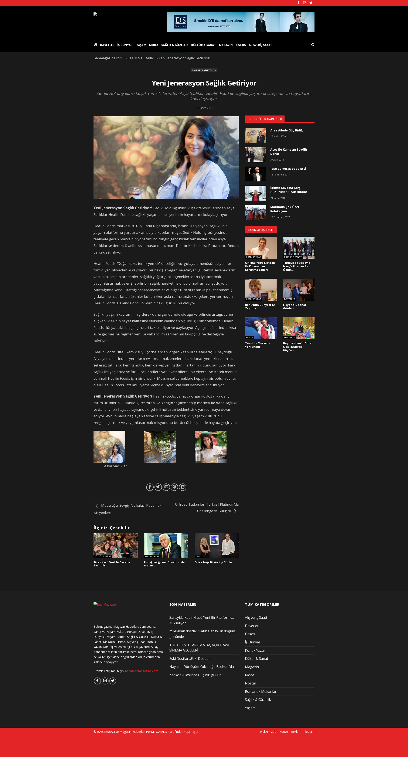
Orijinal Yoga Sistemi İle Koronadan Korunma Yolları (260, 266)
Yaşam (141, 45)
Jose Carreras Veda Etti (288, 169)
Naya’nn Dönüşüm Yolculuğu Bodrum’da (201, 666)
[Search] (312, 45)
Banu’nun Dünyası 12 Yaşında (260, 306)
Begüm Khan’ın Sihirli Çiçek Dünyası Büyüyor (298, 346)
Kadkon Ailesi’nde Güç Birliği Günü (196, 675)
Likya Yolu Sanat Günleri (294, 306)
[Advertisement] (72, 745)
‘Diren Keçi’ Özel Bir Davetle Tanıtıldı (112, 564)
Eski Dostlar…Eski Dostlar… (190, 658)
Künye (283, 732)
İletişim (309, 732)
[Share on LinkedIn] (182, 487)
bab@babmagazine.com (141, 671)
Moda (153, 45)
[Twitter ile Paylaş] (158, 487)
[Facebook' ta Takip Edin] (298, 3)
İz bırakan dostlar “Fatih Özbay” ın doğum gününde (202, 634)
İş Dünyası (125, 45)
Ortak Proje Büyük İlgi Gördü (213, 562)
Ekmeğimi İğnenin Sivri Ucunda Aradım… (164, 564)
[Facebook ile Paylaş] (150, 487)
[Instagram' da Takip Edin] (304, 3)
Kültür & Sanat (203, 45)
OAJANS (161, 732)
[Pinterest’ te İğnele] (174, 487)
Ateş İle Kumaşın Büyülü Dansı (288, 151)
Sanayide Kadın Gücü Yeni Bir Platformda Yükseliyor (201, 620)
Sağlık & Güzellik (174, 45)
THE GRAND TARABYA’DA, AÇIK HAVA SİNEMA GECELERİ (199, 648)
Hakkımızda (268, 732)
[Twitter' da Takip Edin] (310, 3)
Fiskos (241, 45)
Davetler (107, 45)
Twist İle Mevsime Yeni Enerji (257, 344)
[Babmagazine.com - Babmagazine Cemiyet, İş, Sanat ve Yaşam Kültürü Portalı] (127, 21)
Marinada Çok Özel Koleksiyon (284, 209)
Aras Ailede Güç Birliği (286, 130)
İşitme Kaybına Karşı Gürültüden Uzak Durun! (288, 190)
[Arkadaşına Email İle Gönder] (166, 487)
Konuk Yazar (152, 556)
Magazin (226, 45)
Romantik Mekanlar (260, 691)
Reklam (296, 732)
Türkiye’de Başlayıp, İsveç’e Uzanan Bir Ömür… (297, 266)
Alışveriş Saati (260, 45)
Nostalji (251, 683)
